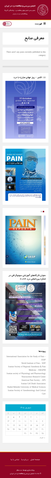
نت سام (19, 472)
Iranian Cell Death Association (33, 385)
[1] (41, 211)
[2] (43, 211)
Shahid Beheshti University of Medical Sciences (26, 388)
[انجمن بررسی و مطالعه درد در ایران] (25, 9)
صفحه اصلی (35, 461)
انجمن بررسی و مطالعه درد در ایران (22, 475)
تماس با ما (15, 461)
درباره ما (24, 461)
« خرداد (42, 439)
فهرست (38, 24)
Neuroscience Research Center (34, 378)
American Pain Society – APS (33, 382)
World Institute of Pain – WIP (33, 365)
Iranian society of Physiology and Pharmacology (26, 375)
